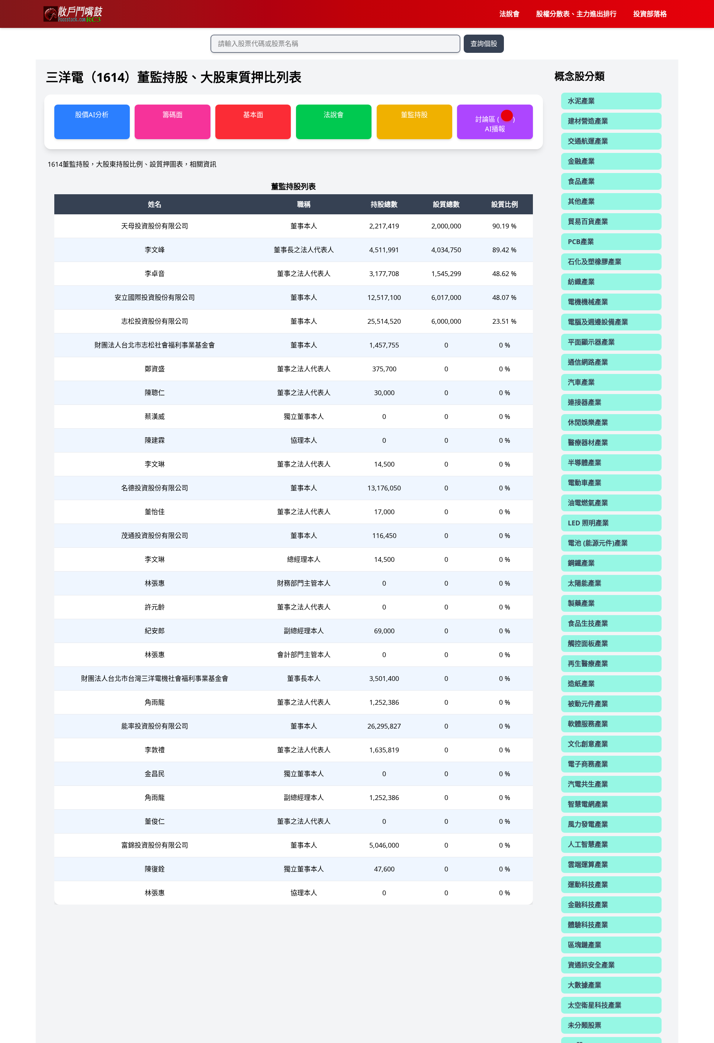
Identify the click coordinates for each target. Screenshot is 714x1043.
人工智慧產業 (588, 844)
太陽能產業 (584, 583)
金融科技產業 (588, 904)
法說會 (509, 13)
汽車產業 (581, 382)
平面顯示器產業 (591, 342)
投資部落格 (650, 13)
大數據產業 (584, 985)
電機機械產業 (588, 302)
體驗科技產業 (588, 925)
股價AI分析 (92, 114)
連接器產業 (584, 402)
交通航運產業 (588, 141)
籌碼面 (173, 114)
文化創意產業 (588, 744)
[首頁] (72, 14)
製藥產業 (581, 603)
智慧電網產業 (588, 804)
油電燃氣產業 (588, 503)
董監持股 (414, 114)
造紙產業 (581, 683)
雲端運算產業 (588, 864)
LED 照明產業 (588, 523)
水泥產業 (581, 101)
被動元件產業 (588, 704)
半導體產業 (584, 462)
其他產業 (581, 201)
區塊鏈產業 (584, 945)
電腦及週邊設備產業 (598, 322)
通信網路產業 (588, 362)
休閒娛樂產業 (588, 422)
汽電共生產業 (588, 784)
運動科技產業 (588, 884)
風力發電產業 (588, 824)
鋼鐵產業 (581, 563)
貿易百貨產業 (588, 221)
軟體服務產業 (588, 724)
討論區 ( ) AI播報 (495, 123)
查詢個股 (483, 43)
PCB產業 (581, 241)
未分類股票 (584, 1025)
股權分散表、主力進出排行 (576, 13)
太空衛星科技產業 (594, 1005)
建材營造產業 (588, 121)
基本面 (253, 114)
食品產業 (581, 181)
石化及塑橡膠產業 (594, 261)
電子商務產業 (588, 764)
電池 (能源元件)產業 (598, 543)
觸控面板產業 (588, 643)
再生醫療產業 (588, 663)
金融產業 (581, 161)
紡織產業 (581, 282)
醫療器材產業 (588, 442)
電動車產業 (584, 483)
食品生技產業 (588, 623)
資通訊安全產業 (591, 965)
